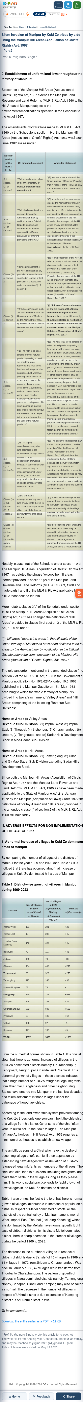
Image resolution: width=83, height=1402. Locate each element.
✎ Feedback (41, 1396)
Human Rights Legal (47, 27)
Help (11, 1384)
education (31, 27)
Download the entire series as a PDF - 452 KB (31, 1321)
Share (70, 1396)
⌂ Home (14, 1396)
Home (21, 27)
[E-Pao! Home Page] (9, 5)
